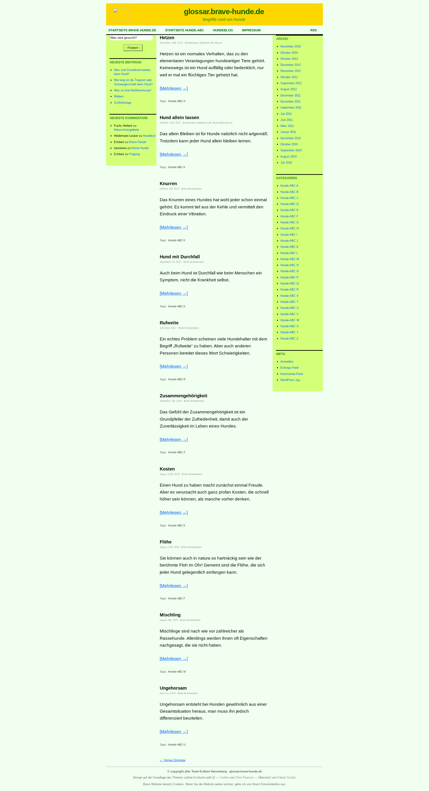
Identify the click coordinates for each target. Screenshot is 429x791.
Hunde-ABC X (289, 326)
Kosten (167, 468)
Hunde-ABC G (289, 222)
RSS (313, 30)
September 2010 (291, 150)
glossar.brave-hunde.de (224, 11)
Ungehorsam (173, 688)
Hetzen (167, 37)
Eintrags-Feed (289, 367)
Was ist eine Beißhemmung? (132, 90)
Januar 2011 (288, 132)
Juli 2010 (286, 162)
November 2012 (290, 71)
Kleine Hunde (137, 142)
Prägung (134, 154)
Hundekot (149, 135)
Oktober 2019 (289, 52)
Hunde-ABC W (289, 320)
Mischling (170, 614)
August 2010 (288, 156)
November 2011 (290, 101)
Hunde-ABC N (289, 265)
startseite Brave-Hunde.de (132, 30)
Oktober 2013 (289, 58)
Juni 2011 (286, 120)
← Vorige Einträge (172, 760)
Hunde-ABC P (289, 277)
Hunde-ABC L (289, 253)
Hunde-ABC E (289, 210)
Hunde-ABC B (289, 192)
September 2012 (291, 83)
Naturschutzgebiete (126, 129)
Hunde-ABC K (176, 240)
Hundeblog (223, 30)
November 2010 (290, 138)
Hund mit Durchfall (180, 256)
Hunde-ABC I (288, 234)
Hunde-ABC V (289, 314)
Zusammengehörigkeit (183, 395)
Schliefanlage (122, 102)
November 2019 (290, 46)
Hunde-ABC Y (289, 332)
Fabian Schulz (286, 777)
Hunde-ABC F (176, 598)
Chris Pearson (244, 777)
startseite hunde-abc (184, 30)
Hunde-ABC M (177, 671)
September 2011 (290, 107)
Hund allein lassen (179, 117)
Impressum (251, 30)
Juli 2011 (286, 113)
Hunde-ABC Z (176, 452)
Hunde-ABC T (289, 302)
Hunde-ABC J (289, 240)
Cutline (224, 777)
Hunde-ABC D (176, 306)
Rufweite (169, 322)
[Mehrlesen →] (174, 88)
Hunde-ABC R (176, 379)
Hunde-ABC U (176, 744)
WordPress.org (290, 380)
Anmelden (286, 361)
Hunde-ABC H (176, 101)
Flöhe (166, 541)
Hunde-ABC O (289, 271)
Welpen (119, 96)
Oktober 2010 (289, 144)
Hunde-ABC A (176, 167)
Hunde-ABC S (289, 295)
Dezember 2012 (290, 64)
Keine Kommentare (191, 188)
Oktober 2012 (289, 77)
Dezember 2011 (290, 95)
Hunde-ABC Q (289, 283)
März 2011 (287, 126)
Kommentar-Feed (291, 374)
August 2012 (288, 89)
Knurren (168, 183)
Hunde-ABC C (289, 198)
